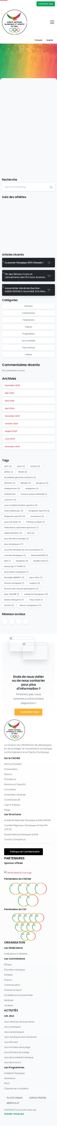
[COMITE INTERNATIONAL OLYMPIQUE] (24, 889)
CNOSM (10, 494)
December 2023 (12, 416)
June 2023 (10, 438)
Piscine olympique (14, 583)
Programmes (28, 333)
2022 (21, 466)
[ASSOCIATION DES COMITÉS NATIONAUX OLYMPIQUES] (41, 889)
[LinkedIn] (17, 3)
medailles (22, 560)
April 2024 (10, 408)
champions (32, 488)
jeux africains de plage (16, 538)
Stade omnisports (14, 599)
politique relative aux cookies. (30, 1123)
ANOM (22, 471)
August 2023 (11, 431)
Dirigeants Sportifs (39, 510)
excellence (37, 516)
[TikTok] (26, 3)
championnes (12, 488)
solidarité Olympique (36, 594)
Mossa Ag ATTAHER (15, 566)
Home (26, 63)
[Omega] (25, 926)
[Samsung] (36, 926)
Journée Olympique (15, 555)
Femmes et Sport (35, 522)
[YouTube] (13, 3)
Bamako (25, 483)
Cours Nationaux (13, 510)
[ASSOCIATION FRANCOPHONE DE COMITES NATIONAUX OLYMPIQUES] (24, 901)
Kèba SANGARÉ (39, 555)
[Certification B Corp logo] (18, 871)
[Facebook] (5, 3)
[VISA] (31, 936)
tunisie (9, 605)
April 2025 (9, 400)
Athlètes (28, 306)
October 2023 (11, 423)
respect (34, 583)
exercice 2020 (12, 522)
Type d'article (28, 347)
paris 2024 (36, 577)
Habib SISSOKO (13, 533)
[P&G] (31, 926)
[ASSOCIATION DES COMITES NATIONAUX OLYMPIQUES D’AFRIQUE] (32, 901)
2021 (8, 466)
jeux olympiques (13, 544)
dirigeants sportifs (14, 516)
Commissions (28, 313)
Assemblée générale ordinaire (20, 477)
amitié (8, 471)
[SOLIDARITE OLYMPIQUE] (32, 889)
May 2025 (9, 393)
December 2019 (12, 446)
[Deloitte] (19, 926)
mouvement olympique (16, 572)
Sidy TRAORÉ (11, 594)
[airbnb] (22, 917)
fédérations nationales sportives (21, 527)
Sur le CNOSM (28, 340)
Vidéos (28, 354)
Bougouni (42, 483)
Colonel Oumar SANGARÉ (34, 494)
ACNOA (35, 466)
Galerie (28, 326)
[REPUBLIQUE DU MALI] (15, 889)
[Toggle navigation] (52, 22)
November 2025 (12, 385)
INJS (31, 533)
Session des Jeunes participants (21, 588)
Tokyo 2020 (36, 599)
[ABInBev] (16, 917)
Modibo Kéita (41, 560)
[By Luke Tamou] (7, 121)
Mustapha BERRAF (14, 577)
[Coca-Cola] (39, 917)
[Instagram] (21, 3)
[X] (9, 3)
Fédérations (28, 320)
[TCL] (25, 936)
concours (10, 499)
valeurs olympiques (30, 605)
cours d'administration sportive (21, 505)
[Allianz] (33, 917)
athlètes (9, 483)
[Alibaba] (28, 917)
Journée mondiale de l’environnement (23, 549)
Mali (7, 560)
